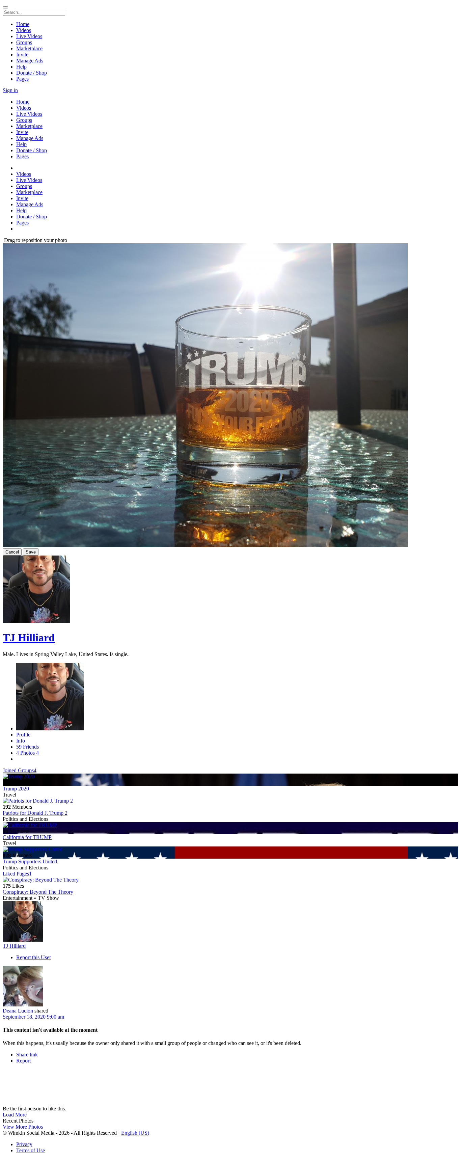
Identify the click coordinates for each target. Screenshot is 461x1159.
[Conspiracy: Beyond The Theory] (230, 880)
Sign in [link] (10, 90)
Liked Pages (17, 874)
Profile (23, 734)
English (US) (135, 1133)
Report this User (33, 957)
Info (20, 741)
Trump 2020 (16, 788)
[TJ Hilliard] (230, 922)
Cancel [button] (12, 552)
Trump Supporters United (30, 861)
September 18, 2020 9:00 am (33, 1017)
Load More (15, 1114)
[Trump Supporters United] (230, 849)
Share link (27, 1054)
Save (31, 552)
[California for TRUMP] (230, 825)
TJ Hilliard (29, 637)
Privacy (24, 1144)
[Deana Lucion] (230, 987)
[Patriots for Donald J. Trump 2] (230, 801)
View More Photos (23, 1127)
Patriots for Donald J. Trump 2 (35, 813)
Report (23, 1060)
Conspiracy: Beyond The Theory (38, 892)
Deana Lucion (18, 1011)
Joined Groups (19, 770)
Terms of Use (30, 1150)
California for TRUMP (27, 837)
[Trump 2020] (230, 777)
